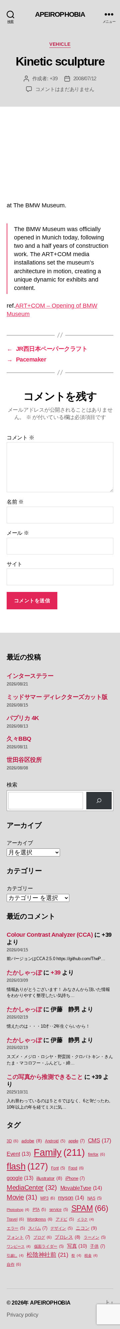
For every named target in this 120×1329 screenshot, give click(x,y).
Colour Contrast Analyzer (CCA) (50, 934)
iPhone (75, 1178)
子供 (97, 1246)
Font (58, 1168)
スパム (37, 1228)
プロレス (67, 1237)
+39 (54, 78)
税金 (91, 1255)
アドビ (65, 1219)
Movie (22, 1197)
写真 (77, 1246)
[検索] (99, 800)
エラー (16, 1228)
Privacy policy (22, 1315)
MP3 (47, 1198)
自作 (14, 1264)
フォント (18, 1237)
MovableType (81, 1188)
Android (55, 1141)
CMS (99, 1140)
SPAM (89, 1208)
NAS (94, 1198)
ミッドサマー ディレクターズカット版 (57, 697)
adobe (31, 1140)
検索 (12, 785)
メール (18, 533)
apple (76, 1140)
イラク (85, 1219)
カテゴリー (20, 888)
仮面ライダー (49, 1246)
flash (27, 1166)
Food (76, 1168)
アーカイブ (20, 843)
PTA (39, 1210)
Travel (15, 1219)
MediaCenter (32, 1187)
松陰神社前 (47, 1254)
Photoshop (18, 1210)
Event (19, 1154)
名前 (15, 502)
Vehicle (60, 44)
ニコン (86, 1228)
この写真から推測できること (45, 1077)
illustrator (49, 1178)
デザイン (61, 1228)
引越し (15, 1255)
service (58, 1210)
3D (12, 1141)
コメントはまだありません (64, 89)
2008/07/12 (84, 78)
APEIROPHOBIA (60, 14)
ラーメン (95, 1237)
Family (59, 1152)
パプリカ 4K (23, 718)
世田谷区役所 (24, 759)
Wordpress (39, 1219)
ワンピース (19, 1246)
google (20, 1178)
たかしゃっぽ (24, 972)
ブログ (42, 1237)
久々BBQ (19, 738)
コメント (20, 437)
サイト (14, 564)
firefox (96, 1154)
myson (71, 1198)
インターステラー (30, 676)
